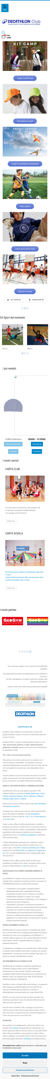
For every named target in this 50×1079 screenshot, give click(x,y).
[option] (14, 300)
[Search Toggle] (3, 32)
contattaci (27, 1039)
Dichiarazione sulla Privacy (30, 1076)
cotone (24, 848)
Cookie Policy (15, 1076)
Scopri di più (11, 521)
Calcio (42, 793)
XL (32, 817)
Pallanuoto (32, 796)
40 (8, 819)
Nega (25, 1063)
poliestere (32, 848)
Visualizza (13, 451)
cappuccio (32, 850)
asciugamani (35, 814)
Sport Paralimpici (40, 804)
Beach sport (35, 793)
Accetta (25, 1055)
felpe (43, 848)
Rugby (11, 799)
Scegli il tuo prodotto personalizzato (25, 164)
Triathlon (23, 799)
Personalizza (13, 444)
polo (38, 848)
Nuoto (26, 796)
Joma (25, 866)
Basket (28, 793)
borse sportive (40, 817)
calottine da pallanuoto (29, 835)
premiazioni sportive (12, 806)
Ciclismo (6, 796)
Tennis (16, 799)
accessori (15, 1028)
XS (23, 817)
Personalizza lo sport (25, 121)
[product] (37, 405)
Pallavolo (40, 796)
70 (11, 819)
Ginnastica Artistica (16, 796)
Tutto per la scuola (25, 291)
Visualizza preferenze (25, 1070)
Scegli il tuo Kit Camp (25, 78)
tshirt (18, 848)
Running (5, 799)
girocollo (21, 850)
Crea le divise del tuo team (25, 249)
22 (5, 819)
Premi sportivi (25, 206)
